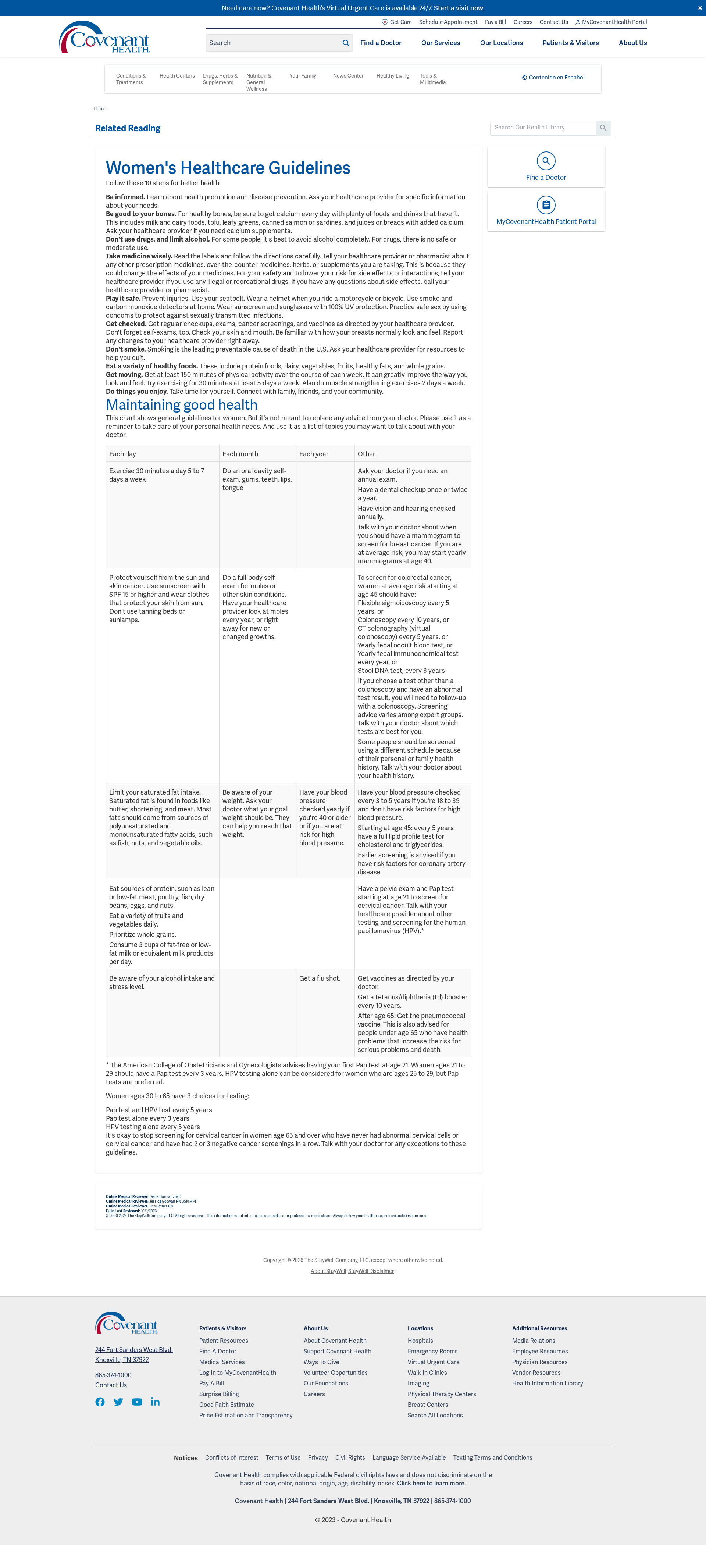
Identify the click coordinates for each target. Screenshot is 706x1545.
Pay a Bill (495, 22)
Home (99, 109)
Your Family (303, 75)
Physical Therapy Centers (442, 1394)
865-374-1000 (113, 1375)
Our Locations (501, 43)
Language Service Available (409, 1458)
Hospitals (420, 1341)
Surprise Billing (219, 1394)
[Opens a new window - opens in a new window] (100, 1402)
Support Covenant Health (337, 1351)
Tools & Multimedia (433, 79)
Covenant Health (259, 1501)
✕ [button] (700, 8)
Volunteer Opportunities (336, 1373)
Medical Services (222, 1362)
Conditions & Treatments (131, 79)
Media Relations (533, 1341)
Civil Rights (350, 1458)
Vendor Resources (536, 1373)
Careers (523, 22)
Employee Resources (540, 1351)
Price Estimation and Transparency (246, 1415)
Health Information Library (547, 1383)
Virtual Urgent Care (434, 1362)
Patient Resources (223, 1341)
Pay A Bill (211, 1383)
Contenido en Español (557, 77)
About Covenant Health (335, 1341)
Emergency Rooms (433, 1351)
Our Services (440, 43)
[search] (543, 127)
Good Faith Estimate (226, 1405)
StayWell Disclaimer (371, 1271)
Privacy (318, 1458)
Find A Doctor (217, 1351)
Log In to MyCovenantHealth (237, 1373)
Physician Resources (540, 1362)
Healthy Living (393, 75)
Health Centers (177, 75)
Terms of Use (283, 1458)
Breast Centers (428, 1405)
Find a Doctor (381, 43)
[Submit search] (346, 43)
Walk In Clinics (427, 1373)
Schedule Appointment (448, 22)
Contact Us (554, 22)
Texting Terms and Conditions (492, 1458)
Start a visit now (458, 8)
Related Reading (127, 128)
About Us (633, 43)
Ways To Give (321, 1362)
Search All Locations (435, 1415)
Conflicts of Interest (231, 1458)
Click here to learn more (430, 1483)
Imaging (418, 1383)
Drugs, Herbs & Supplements (220, 79)
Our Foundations (326, 1383)
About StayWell (328, 1271)
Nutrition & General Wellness (258, 82)
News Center (348, 75)
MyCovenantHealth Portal (614, 22)
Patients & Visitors (571, 43)
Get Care (401, 22)
